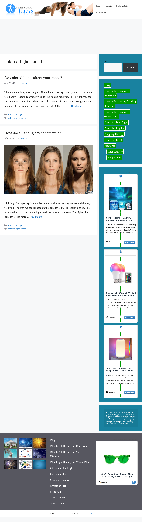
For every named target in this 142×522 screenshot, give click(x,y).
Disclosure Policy (122, 6)
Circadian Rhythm (115, 128)
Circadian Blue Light (116, 122)
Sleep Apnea (114, 157)
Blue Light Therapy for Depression (117, 93)
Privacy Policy (101, 13)
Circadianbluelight (85, 514)
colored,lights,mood (17, 118)
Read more (77, 105)
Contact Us (108, 6)
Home (98, 6)
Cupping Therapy (114, 134)
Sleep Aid (110, 145)
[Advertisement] (71, 35)
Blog (107, 85)
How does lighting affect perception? (33, 133)
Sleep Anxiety (115, 151)
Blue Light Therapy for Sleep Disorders (120, 103)
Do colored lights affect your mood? (33, 78)
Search (107, 61)
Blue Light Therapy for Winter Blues (117, 114)
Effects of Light (15, 114)
